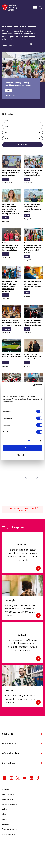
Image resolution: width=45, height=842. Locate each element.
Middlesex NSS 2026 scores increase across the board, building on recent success (32, 322)
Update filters (22, 145)
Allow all (22, 448)
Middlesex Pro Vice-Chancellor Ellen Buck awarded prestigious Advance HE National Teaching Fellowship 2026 (10, 209)
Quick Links (22, 734)
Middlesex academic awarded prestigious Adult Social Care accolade (32, 356)
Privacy (4, 814)
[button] (26, 477)
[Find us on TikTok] (38, 778)
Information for (22, 743)
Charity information (8, 799)
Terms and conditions (8, 794)
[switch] (39, 418)
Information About (22, 753)
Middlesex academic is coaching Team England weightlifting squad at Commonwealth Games (10, 246)
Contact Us (5, 824)
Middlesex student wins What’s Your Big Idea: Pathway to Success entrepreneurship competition (10, 286)
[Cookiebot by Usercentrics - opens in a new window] (32, 385)
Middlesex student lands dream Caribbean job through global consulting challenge (32, 207)
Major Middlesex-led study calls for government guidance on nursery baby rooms (32, 285)
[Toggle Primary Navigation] (34, 7)
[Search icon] (40, 7)
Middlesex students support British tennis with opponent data (11, 356)
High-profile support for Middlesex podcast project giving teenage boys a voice (11, 322)
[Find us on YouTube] (24, 778)
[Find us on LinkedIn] (31, 778)
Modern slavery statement (10, 829)
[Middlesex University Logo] (9, 7)
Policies (4, 819)
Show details (33, 441)
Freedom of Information (9, 804)
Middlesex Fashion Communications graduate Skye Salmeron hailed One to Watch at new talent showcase (32, 247)
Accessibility (5, 789)
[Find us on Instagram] (11, 778)
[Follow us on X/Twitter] (18, 778)
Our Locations (22, 763)
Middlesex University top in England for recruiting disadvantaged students (20, 84)
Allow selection (22, 455)
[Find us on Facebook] (4, 778)
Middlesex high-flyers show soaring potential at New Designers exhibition (11, 172)
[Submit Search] (30, 44)
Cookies (4, 809)
